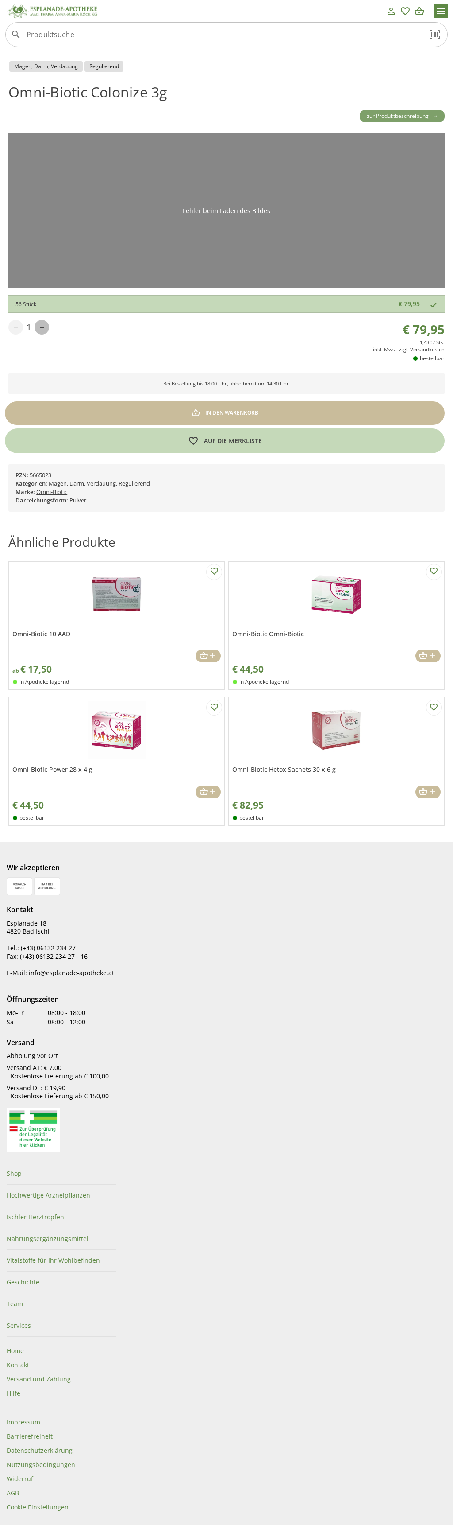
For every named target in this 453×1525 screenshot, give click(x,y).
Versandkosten (427, 349)
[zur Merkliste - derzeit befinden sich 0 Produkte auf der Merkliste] (405, 11)
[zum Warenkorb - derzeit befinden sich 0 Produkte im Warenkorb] (419, 11)
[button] (434, 34)
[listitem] (62, 1173)
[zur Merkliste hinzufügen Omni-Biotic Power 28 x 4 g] (214, 708)
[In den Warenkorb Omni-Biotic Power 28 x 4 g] (208, 792)
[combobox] (224, 38)
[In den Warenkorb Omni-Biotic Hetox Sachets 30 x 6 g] (428, 792)
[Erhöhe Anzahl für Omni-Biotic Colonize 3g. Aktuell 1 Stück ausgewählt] (42, 327)
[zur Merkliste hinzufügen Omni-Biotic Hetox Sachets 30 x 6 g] (434, 708)
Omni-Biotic (51, 492)
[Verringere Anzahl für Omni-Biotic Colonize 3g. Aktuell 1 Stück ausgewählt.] (15, 327)
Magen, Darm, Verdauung (82, 483)
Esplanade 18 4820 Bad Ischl (28, 927)
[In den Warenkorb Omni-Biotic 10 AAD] (208, 656)
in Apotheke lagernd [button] (44, 681)
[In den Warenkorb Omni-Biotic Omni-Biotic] (428, 656)
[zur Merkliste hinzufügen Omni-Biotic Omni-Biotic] (434, 572)
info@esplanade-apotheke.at (71, 973)
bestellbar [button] (432, 358)
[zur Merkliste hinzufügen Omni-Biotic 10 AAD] (214, 572)
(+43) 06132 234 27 (48, 948)
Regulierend (134, 483)
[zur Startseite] (194, 11)
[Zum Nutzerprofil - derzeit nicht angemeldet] (391, 11)
